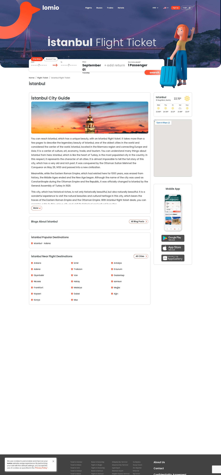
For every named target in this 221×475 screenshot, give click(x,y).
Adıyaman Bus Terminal (120, 465)
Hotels (121, 8)
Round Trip (51, 59)
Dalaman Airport (117, 471)
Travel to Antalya (76, 471)
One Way (37, 59)
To (61, 62)
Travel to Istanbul (76, 462)
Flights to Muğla (96, 465)
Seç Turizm (136, 474)
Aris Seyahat (137, 468)
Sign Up (176, 8)
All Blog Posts (137, 221)
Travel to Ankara (75, 465)
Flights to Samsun (97, 474)
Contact (159, 468)
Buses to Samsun (97, 471)
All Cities (140, 256)
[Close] (53, 461)
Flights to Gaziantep (98, 468)
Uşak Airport (116, 468)
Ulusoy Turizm (137, 465)
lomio (50, 8)
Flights (88, 8)
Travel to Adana (75, 474)
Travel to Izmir (75, 468)
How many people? (134, 62)
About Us (159, 462)
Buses (99, 8)
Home (31, 77)
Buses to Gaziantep (97, 462)
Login (185, 8)
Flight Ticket (42, 77)
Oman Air (136, 471)
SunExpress (137, 462)
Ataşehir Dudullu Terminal (120, 474)
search (154, 72)
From (32, 62)
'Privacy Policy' (41, 468)
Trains (110, 8)
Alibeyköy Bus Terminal (119, 462)
